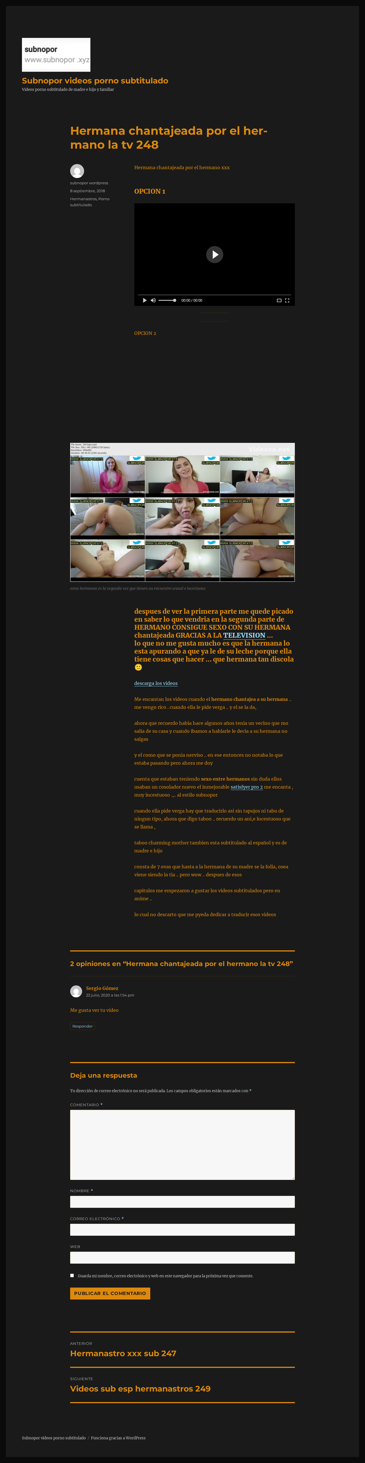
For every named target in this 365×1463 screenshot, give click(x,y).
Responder (82, 1026)
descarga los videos (156, 683)
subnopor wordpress (89, 183)
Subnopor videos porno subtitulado (95, 80)
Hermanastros (83, 199)
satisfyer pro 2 (247, 787)
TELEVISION (244, 635)
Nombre (81, 1190)
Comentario (86, 1104)
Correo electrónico (97, 1218)
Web (75, 1246)
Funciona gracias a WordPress (118, 1438)
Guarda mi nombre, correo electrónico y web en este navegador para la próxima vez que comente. (165, 1276)
